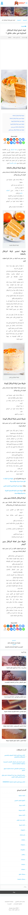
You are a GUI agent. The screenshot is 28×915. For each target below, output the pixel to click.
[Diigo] (20, 142)
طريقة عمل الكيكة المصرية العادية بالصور (12, 486)
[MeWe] (8, 139)
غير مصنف (22, 835)
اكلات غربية (22, 825)
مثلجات (23, 840)
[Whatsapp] (23, 142)
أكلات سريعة (22, 810)
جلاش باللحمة (13, 163)
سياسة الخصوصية (9, 902)
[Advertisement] (14, 54)
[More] (8, 142)
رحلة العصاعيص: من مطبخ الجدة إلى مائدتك (7, 13)
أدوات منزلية (22, 796)
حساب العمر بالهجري (20, 902)
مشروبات (23, 850)
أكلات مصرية (22, 815)
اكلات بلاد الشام (21, 820)
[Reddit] (17, 139)
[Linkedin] (14, 139)
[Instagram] (17, 142)
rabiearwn (24, 37)
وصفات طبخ (22, 874)
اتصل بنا (10, 904)
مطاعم (23, 855)
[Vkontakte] (11, 142)
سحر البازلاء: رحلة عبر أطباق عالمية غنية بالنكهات (21, 13)
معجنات (23, 860)
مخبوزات (23, 845)
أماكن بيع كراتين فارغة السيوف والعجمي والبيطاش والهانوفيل (15, 756)
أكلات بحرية (22, 805)
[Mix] (5, 139)
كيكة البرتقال (14, 149)
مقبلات (23, 864)
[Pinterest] (11, 139)
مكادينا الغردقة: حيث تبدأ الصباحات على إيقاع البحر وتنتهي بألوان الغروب (13, 776)
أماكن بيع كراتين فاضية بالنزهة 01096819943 (14, 782)
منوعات (23, 869)
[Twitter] (20, 139)
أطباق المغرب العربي (20, 801)
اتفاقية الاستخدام (18, 904)
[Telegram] (14, 142)
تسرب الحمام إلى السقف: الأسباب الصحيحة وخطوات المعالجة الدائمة (14, 763)
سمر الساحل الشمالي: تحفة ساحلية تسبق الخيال (14, 769)
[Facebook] (23, 139)
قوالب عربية (11, 910)
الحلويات (23, 26)
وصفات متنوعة (21, 879)
